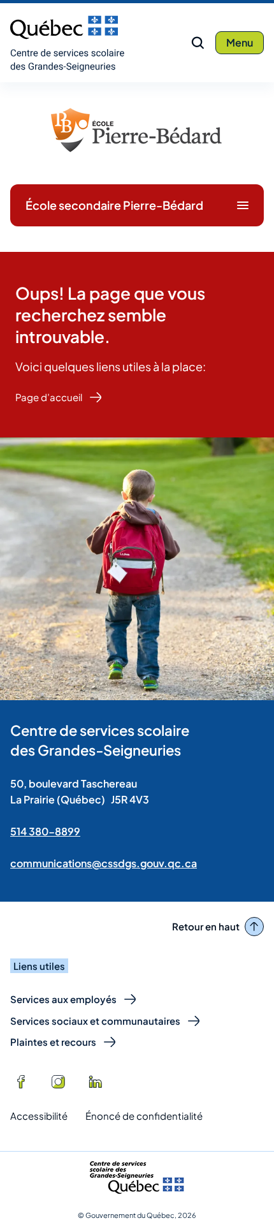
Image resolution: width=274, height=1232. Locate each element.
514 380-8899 (45, 831)
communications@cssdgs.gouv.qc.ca (103, 863)
